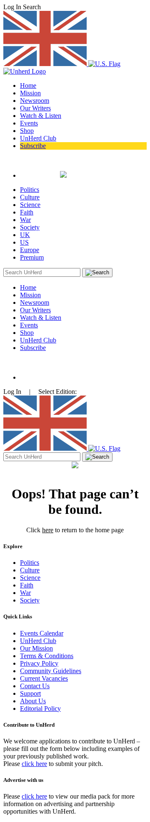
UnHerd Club (38, 138)
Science (30, 204)
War (25, 219)
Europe (29, 249)
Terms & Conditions (46, 655)
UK (25, 234)
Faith (26, 212)
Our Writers (35, 108)
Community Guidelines (50, 670)
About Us (33, 701)
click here (34, 763)
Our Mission (36, 648)
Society (30, 227)
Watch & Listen (40, 115)
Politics (29, 189)
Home (28, 85)
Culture (30, 197)
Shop (27, 130)
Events (29, 123)
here (47, 530)
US (24, 242)
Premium (32, 257)
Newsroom (34, 100)
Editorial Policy (40, 708)
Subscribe (33, 145)
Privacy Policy (39, 663)
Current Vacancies (44, 678)
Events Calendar (41, 633)
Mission (30, 93)
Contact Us (35, 685)
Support (30, 693)
